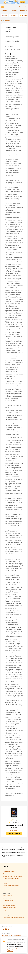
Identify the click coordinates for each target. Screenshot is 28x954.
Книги (5, 15)
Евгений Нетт (14, 830)
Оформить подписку (14, 833)
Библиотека (14, 10)
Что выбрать (4, 10)
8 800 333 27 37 (6, 935)
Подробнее (17, 948)
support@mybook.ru (16, 935)
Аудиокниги (14, 15)
